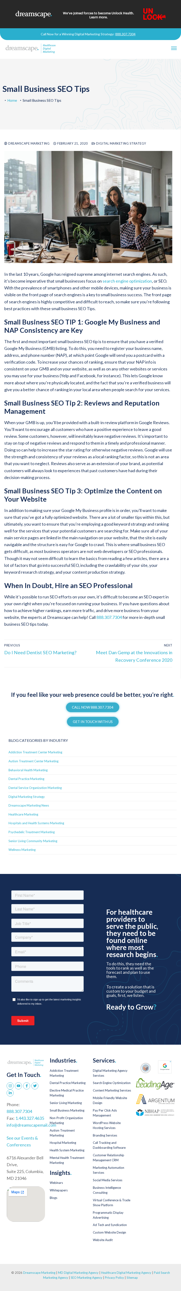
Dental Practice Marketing (26, 779)
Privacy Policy (115, 1277)
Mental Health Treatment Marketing (67, 1160)
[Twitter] (34, 1085)
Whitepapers (59, 1190)
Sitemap (132, 1277)
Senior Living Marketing (66, 1103)
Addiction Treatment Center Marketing (35, 752)
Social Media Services (107, 1180)
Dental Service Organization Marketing (35, 788)
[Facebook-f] (26, 1085)
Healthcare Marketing (23, 814)
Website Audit (103, 1240)
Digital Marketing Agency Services (110, 1073)
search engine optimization (127, 281)
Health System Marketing (67, 1150)
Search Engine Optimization (112, 1083)
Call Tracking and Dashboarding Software (109, 1145)
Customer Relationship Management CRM (108, 1157)
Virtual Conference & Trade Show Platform (111, 1202)
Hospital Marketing (63, 1143)
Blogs (53, 1198)
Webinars (56, 1183)
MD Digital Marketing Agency (78, 1273)
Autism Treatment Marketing (62, 1133)
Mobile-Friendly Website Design (110, 1100)
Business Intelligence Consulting (107, 1190)
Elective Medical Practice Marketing (67, 1092)
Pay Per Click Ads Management (105, 1112)
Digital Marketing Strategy (120, 143)
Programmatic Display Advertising (108, 1215)
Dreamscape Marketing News (28, 805)
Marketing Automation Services (108, 1170)
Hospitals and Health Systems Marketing (36, 823)
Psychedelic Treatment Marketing (31, 832)
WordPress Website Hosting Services (107, 1125)
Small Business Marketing (67, 1110)
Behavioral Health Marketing (28, 770)
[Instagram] (10, 1085)
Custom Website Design (109, 1232)
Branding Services (105, 1135)
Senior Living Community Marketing (32, 841)
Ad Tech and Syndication (110, 1225)
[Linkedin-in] (10, 1092)
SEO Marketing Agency (86, 1277)
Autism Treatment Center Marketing (33, 761)
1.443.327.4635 (29, 1118)
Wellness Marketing (22, 850)
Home (12, 100)
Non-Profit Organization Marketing (66, 1120)
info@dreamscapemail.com (31, 1125)
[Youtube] (18, 1085)
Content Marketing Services (112, 1090)
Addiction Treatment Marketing (64, 1073)
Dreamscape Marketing (28, 143)
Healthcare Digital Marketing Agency (126, 1273)
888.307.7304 (125, 34)
